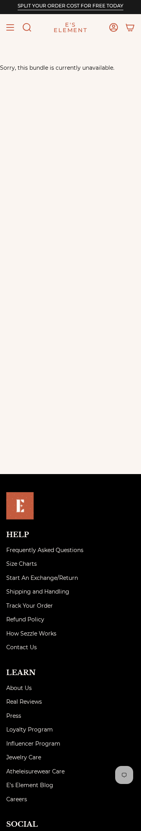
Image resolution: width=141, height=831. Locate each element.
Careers (16, 799)
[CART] (130, 27)
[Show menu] (10, 27)
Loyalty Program (29, 729)
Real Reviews (24, 701)
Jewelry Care (23, 757)
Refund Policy (25, 619)
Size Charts (21, 563)
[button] (27, 27)
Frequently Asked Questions (44, 550)
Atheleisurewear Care (35, 771)
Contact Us (21, 647)
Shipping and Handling (37, 591)
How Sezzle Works (31, 633)
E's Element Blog (29, 785)
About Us (19, 688)
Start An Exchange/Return (42, 577)
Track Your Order (29, 605)
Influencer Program (33, 743)
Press (13, 715)
